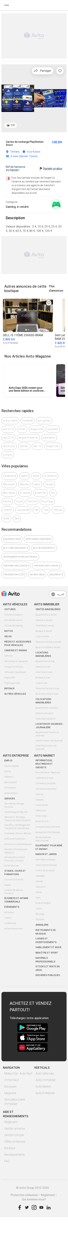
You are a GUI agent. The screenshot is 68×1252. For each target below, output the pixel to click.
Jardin (39, 908)
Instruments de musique (46, 932)
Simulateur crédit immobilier (14, 1102)
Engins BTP (9, 677)
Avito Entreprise (45, 1093)
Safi (36, 509)
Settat (6, 518)
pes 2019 (8, 429)
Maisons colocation (44, 713)
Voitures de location (13, 620)
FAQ (7, 1161)
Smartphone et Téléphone (48, 772)
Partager (45, 70)
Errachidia (40, 492)
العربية (60, 594)
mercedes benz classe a (16, 565)
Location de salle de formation (13, 892)
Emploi (8, 760)
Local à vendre (42, 636)
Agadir (24, 475)
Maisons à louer (43, 666)
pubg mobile (10, 420)
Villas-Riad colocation (46, 718)
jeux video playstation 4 (15, 547)
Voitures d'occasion (13, 615)
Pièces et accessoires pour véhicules (17, 643)
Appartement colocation (47, 708)
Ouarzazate (23, 509)
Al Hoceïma (50, 475)
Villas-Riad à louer (44, 672)
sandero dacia (37, 574)
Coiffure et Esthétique (14, 839)
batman (24, 446)
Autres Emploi (11, 793)
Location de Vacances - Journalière (50, 726)
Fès (53, 492)
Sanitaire (40, 919)
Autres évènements (13, 928)
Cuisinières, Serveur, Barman (17, 833)
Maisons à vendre (44, 620)
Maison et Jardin (46, 854)
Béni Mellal (9, 492)
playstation (49, 437)
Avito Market (43, 1086)
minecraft (27, 420)
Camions (8, 656)
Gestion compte (14, 1135)
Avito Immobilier (46, 1080)
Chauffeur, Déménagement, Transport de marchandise (17, 827)
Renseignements (14, 1154)
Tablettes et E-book (44, 778)
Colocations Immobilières (43, 701)
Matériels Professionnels (45, 960)
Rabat (36, 475)
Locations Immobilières (43, 654)
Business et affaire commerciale (16, 900)
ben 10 (37, 446)
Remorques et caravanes (16, 661)
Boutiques (10, 1086)
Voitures (10, 609)
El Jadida (25, 492)
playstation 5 (56, 574)
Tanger (49, 484)
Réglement (48, 1195)
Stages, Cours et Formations (15, 872)
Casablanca (9, 475)
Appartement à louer (45, 661)
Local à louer (41, 683)
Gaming (39, 794)
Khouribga (47, 501)
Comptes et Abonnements (48, 827)
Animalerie (42, 924)
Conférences (10, 923)
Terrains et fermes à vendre (48, 642)
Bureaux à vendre (44, 631)
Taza (46, 509)
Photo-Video (41, 816)
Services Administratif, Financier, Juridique (15, 859)
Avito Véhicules (45, 1073)
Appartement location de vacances (47, 734)
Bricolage (40, 914)
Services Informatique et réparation (15, 851)
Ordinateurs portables (46, 783)
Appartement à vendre (46, 615)
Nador (37, 484)
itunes (22, 429)
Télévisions (41, 810)
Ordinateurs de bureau (46, 789)
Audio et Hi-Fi (42, 821)
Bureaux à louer (43, 677)
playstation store (12, 538)
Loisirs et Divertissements (46, 940)
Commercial (10, 787)
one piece (53, 429)
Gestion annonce (14, 1128)
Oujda (19, 501)
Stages (7, 885)
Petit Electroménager (45, 859)
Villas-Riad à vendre (45, 625)
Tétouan (58, 509)
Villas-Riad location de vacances (46, 747)
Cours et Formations (13, 879)
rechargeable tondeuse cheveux (20, 556)
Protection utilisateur (24, 1195)
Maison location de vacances (49, 740)
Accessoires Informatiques (48, 832)
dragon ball (36, 429)
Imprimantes (42, 805)
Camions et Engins (15, 650)
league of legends (28, 437)
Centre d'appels (11, 766)
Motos (8, 631)
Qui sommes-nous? (34, 1199)
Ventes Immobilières (48, 609)
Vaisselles (40, 876)
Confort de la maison (45, 870)
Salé (16, 518)
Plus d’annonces (56, 288)
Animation (9, 912)
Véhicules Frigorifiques (15, 672)
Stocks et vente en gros (48, 968)
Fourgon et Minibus (13, 666)
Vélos (8, 636)
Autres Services (11, 865)
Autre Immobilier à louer (47, 694)
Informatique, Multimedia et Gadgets (44, 764)
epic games (44, 420)
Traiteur (8, 918)
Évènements (11, 906)
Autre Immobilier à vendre (48, 647)
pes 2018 (8, 437)
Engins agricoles (12, 683)
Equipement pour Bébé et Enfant (49, 847)
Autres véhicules (15, 693)
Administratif (10, 782)
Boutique (9, 1148)
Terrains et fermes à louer (47, 688)
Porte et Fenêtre (43, 903)
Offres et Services (14, 1141)
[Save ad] (48, 303)
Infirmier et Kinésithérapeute (17, 844)
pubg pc (7, 454)
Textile (39, 892)
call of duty (9, 446)
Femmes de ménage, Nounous (14, 805)
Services (9, 798)
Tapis (38, 897)
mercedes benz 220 (14, 574)
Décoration (41, 887)
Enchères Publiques (48, 975)
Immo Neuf (11, 1080)
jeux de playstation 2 (44, 547)
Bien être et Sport (47, 952)
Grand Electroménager (46, 865)
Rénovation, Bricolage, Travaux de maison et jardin (17, 819)
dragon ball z (53, 446)
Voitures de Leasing (13, 625)
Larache (7, 509)
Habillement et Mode (48, 947)
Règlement (10, 1122)
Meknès (24, 484)
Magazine (10, 1093)
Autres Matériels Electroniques (43, 839)
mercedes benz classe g (47, 565)
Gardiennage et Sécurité (15, 812)
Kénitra (7, 501)
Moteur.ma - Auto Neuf (18, 1073)
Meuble (39, 881)
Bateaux (9, 688)
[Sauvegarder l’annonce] (60, 70)
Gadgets (40, 799)
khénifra (32, 501)
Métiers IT (9, 777)
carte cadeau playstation (38, 538)
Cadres (7, 771)
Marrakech (9, 484)
